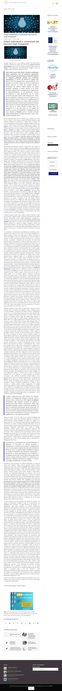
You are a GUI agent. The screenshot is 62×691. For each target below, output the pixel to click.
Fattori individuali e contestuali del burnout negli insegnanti (20, 35)
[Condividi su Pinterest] (18, 623)
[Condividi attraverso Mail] (38, 623)
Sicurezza (29, 613)
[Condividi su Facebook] (6, 623)
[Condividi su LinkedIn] (22, 623)
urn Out (21, 615)
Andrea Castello (16, 39)
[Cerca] (52, 3)
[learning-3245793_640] (22, 24)
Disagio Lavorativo (8, 39)
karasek (22, 613)
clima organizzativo (14, 611)
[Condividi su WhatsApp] (14, 623)
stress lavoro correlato (15, 615)
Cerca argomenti (36, 667)
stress (5, 126)
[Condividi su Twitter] (10, 623)
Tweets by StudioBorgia (52, 151)
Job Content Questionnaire (14, 613)
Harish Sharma (14, 60)
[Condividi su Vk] (30, 623)
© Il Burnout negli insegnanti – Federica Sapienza (14, 585)
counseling (20, 611)
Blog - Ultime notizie (9, 9)
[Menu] (56, 3)
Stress (8, 615)
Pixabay (20, 60)
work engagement (27, 615)
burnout (8, 611)
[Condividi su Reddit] (34, 623)
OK (31, 688)
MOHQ (25, 613)
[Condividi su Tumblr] (26, 623)
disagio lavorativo (27, 611)
